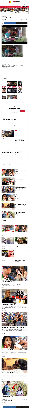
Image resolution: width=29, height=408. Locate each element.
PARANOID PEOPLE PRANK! (19, 140)
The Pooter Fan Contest (19, 164)
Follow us (20, 7)
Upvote (7, 125)
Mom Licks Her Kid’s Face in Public (21, 245)
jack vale (23, 102)
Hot (16, 130)
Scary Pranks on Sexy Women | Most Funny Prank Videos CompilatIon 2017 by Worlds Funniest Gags (8, 246)
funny (12, 102)
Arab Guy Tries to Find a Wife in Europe (10, 11)
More (13, 285)
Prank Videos (21, 139)
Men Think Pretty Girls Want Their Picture (3, 11)
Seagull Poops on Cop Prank (20, 260)
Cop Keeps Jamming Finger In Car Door (25, 11)
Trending (2, 170)
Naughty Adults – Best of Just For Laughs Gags (7, 233)
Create (25, 6)
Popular (2, 225)
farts (9, 102)
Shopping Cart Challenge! (6, 164)
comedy (3, 102)
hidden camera (16, 102)
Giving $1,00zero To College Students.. (20, 213)
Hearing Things (17, 152)
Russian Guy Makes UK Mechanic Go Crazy (8, 258)
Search (21, 7)
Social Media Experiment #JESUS (7, 152)
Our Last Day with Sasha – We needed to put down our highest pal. (20, 205)
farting (6, 102)
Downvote (21, 125)
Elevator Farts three (5, 138)
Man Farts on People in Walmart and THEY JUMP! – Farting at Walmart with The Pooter (18, 12)
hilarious (20, 102)
